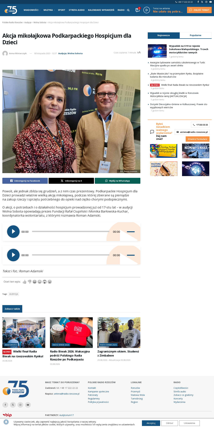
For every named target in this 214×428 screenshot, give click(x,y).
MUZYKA (48, 9)
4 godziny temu (158, 80)
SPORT (61, 9)
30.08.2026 (7, 360)
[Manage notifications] (6, 421)
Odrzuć (169, 423)
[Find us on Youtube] (210, 2)
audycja (13, 294)
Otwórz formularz (197, 139)
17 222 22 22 (202, 124)
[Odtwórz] (13, 231)
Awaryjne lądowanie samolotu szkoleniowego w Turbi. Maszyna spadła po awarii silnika (177, 64)
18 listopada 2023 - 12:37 (45, 53)
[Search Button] (128, 10)
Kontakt (92, 387)
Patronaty (93, 394)
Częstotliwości (181, 387)
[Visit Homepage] (10, 10)
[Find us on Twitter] (202, 2)
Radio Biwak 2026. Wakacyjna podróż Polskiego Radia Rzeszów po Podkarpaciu (70, 355)
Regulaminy (94, 398)
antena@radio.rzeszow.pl (194, 132)
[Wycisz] (124, 231)
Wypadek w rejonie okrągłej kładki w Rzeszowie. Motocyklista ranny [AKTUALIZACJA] (174, 94)
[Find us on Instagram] (206, 2)
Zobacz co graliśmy (183, 394)
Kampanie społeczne (98, 391)
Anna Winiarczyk (18, 53)
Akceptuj (151, 423)
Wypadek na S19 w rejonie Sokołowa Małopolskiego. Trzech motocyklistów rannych (188, 49)
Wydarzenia (179, 401)
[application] (71, 231)
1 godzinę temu (176, 56)
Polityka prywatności (98, 401)
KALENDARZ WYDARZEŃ (101, 9)
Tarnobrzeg (137, 398)
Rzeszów (135, 387)
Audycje (62, 53)
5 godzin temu (157, 88)
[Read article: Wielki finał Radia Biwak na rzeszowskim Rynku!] (23, 332)
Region (134, 401)
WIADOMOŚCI (31, 9)
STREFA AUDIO (77, 9)
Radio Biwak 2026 (61, 345)
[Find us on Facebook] (198, 2)
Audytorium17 (66, 415)
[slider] (131, 231)
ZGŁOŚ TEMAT (201, 9)
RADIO (121, 9)
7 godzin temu (157, 110)
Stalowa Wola (138, 394)
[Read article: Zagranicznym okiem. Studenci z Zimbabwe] (118, 332)
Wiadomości (11, 345)
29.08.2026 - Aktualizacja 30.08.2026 (113, 360)
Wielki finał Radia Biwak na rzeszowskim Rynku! (185, 84)
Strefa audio (180, 391)
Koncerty (178, 398)
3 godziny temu (158, 68)
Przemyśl (135, 391)
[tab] (164, 35)
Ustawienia (189, 423)
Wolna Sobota (75, 53)
